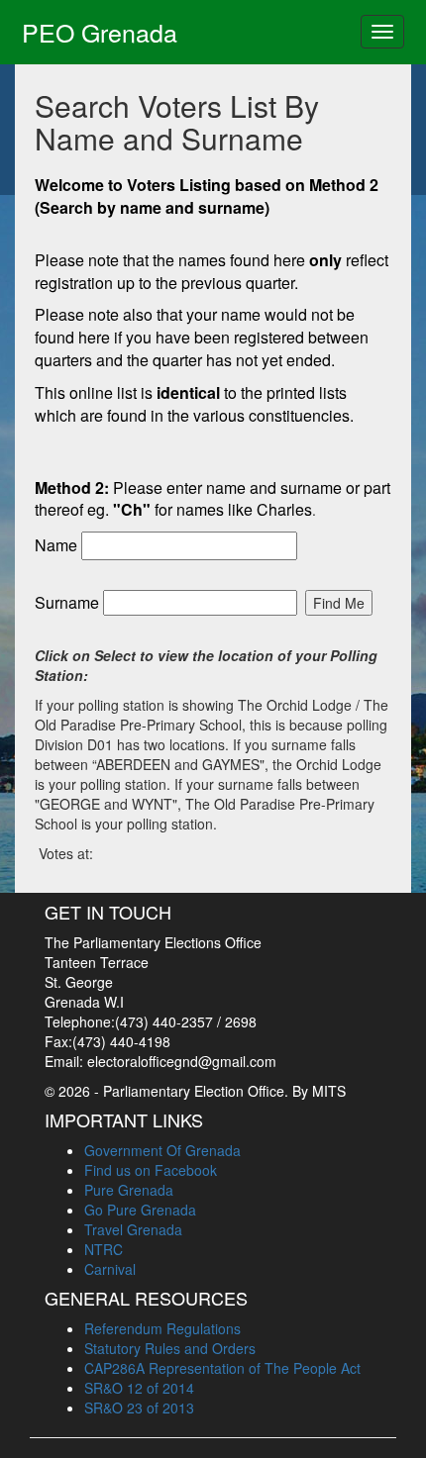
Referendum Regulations (162, 1328)
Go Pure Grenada (140, 1209)
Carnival (110, 1269)
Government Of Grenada (162, 1150)
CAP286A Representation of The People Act (222, 1368)
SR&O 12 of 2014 (139, 1388)
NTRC (103, 1249)
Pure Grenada (128, 1190)
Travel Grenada (133, 1229)
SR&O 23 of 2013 (139, 1407)
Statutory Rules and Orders (170, 1348)
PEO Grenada (99, 31)
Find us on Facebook (150, 1170)
